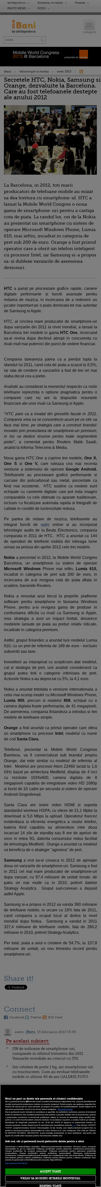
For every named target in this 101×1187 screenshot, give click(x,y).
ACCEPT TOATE (50, 1171)
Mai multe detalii (65, 1109)
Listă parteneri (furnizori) (16, 1163)
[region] (50, 1135)
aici (74, 1125)
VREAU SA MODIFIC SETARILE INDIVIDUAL (50, 1178)
